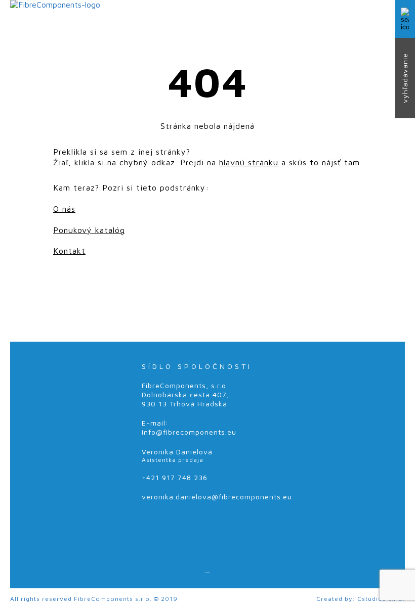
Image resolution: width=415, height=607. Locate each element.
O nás (64, 208)
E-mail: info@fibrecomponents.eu (189, 427)
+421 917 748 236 (175, 477)
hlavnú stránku (248, 162)
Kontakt (69, 250)
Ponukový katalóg (89, 230)
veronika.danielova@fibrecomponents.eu (217, 496)
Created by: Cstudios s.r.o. (360, 598)
